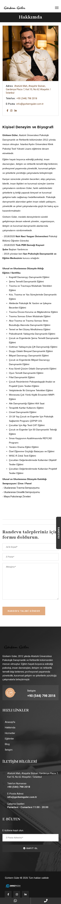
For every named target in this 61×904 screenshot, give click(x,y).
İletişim (9, 749)
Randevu (58, 533)
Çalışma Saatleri (27, 805)
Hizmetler (10, 733)
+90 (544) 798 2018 (26, 98)
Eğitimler (9, 738)
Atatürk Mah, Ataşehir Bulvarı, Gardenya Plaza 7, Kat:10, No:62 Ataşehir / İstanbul (32, 775)
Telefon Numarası (18, 785)
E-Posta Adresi (22, 795)
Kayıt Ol (32, 848)
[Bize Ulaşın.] (15, 901)
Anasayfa (10, 722)
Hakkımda (10, 727)
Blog (7, 744)
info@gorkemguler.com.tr (30, 103)
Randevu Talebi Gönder (24, 611)
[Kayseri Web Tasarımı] (13, 885)
